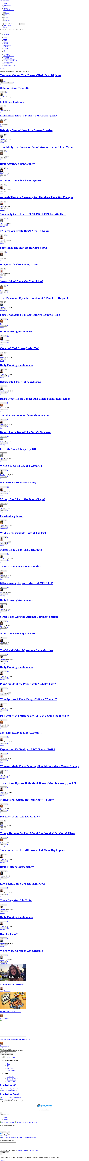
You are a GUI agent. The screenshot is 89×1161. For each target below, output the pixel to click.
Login (5, 1117)
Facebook (29, 1122)
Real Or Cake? (9, 933)
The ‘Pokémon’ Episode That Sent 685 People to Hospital (34, 298)
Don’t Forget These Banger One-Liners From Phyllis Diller (35, 398)
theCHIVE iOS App (9, 59)
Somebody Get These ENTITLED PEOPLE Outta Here (33, 214)
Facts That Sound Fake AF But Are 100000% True (30, 314)
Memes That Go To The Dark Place (21, 549)
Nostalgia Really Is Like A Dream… (21, 732)
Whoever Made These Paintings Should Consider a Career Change (39, 766)
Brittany (2, 525)
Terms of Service (22, 1150)
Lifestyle (5, 43)
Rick (1, 340)
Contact (9, 1067)
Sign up (5, 1119)
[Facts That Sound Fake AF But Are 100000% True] (44, 1028)
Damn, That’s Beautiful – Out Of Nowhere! (25, 432)
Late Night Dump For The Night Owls (22, 883)
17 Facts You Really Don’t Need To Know (24, 230)
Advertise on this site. (44, 1110)
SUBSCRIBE (7, 25)
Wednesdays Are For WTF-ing (18, 482)
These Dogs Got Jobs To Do (16, 900)
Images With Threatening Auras (19, 264)
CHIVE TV (6, 63)
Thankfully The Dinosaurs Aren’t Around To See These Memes (37, 147)
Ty (0, 124)
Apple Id (34, 1122)
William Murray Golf (9, 65)
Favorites (6, 54)
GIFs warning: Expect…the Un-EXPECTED (26, 583)
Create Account (4, 1152)
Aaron (1, 223)
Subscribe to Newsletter (7, 1054)
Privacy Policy (11, 1070)
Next (5, 1047)
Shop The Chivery (8, 10)
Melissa (2, 960)
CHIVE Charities (8, 62)
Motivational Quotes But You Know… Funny (27, 799)
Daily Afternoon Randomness (17, 163)
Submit (2, 68)
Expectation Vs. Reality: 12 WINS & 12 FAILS (27, 749)
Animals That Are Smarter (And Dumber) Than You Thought (36, 197)
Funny (5, 3)
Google (12, 1122)
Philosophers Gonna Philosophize (15, 88)
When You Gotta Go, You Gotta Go (21, 465)
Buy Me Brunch (11, 1080)
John (1, 173)
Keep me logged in (7, 1134)
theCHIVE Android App (10, 60)
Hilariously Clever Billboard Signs (20, 381)
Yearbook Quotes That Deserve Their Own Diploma (30, 75)
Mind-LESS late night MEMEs (18, 633)
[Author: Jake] (1, 81)
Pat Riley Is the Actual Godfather (20, 816)
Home (5, 37)
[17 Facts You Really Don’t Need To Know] (44, 973)
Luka (1, 273)
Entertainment (7, 5)
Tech (4, 7)
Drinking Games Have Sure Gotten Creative (26, 130)
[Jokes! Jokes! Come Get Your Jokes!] (44, 1000)
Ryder (1, 441)
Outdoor (5, 48)
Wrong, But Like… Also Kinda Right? (22, 499)
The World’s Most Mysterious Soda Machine (26, 650)
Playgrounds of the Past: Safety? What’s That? (28, 683)
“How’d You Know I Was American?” (22, 566)
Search (5, 39)
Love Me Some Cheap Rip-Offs (18, 448)
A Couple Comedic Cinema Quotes (20, 180)
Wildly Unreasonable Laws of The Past (23, 532)
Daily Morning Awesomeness (17, 331)
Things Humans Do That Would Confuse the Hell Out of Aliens (37, 833)
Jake (4, 81)
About (8, 1064)
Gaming (5, 46)
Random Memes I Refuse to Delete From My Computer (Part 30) (29, 116)
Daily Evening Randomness (12, 102)
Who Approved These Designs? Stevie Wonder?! (28, 699)
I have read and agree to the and (20, 1150)
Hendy (2, 110)
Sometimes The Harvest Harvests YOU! (23, 247)
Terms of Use (10, 1068)
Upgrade (2, 1160)
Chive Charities (11, 1081)
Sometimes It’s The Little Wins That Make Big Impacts (32, 850)
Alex (1, 206)
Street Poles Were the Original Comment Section (29, 616)
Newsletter (6, 57)
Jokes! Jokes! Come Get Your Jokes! (21, 281)
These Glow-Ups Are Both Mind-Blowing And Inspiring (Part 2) (38, 782)
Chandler (2, 97)
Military (5, 8)
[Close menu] (0, 33)
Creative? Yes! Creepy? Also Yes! (19, 348)
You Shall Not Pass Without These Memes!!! (26, 415)
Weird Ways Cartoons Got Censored (21, 950)
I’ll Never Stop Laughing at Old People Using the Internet (34, 715)
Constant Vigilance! (11, 516)
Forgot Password (6, 1136)
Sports (5, 50)
